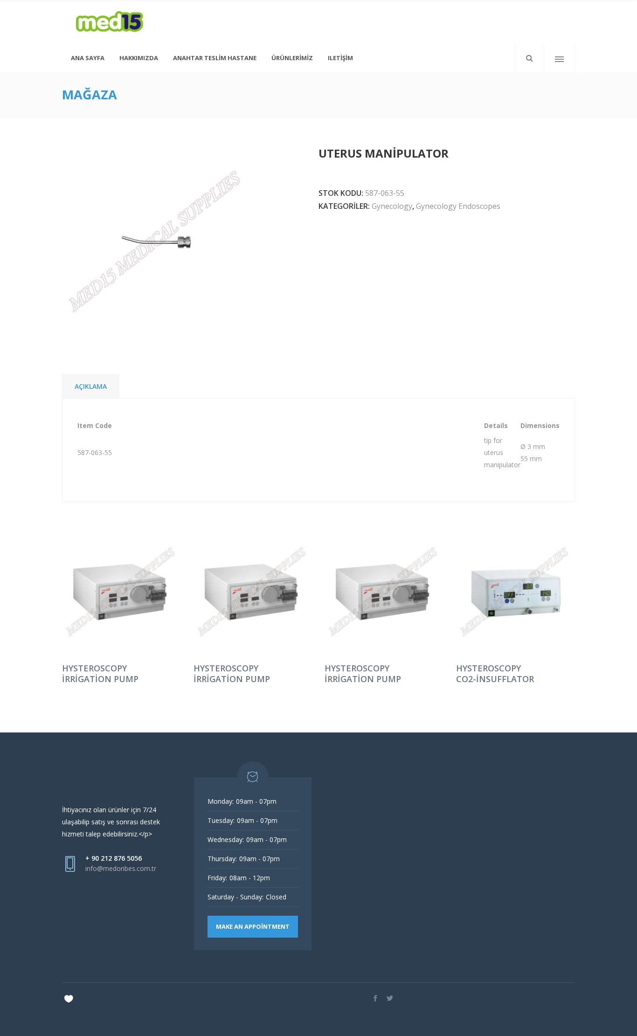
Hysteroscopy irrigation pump (100, 673)
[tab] (90, 386)
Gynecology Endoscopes (458, 206)
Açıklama (91, 386)
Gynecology (392, 206)
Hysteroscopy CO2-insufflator (495, 673)
